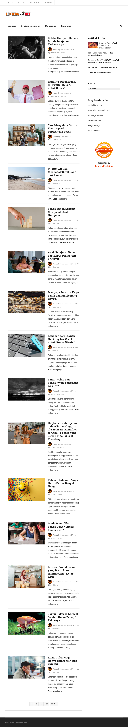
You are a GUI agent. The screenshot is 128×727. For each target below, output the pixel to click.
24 (47, 704)
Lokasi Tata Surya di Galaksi (99, 72)
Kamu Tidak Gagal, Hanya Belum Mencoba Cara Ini (62, 660)
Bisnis (62, 140)
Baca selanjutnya (71, 72)
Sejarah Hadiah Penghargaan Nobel (102, 67)
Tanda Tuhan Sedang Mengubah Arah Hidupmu (61, 212)
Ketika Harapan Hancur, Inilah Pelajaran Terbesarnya (63, 41)
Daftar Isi (48, 3)
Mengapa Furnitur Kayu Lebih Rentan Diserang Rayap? (63, 295)
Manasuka (50, 26)
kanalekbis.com (94, 120)
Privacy (21, 3)
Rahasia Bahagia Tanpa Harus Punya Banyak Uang (63, 483)
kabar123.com (94, 130)
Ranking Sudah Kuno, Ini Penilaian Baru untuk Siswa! (62, 85)
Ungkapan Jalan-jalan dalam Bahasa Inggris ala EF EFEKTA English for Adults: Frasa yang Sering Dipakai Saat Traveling (63, 431)
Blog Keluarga (94, 125)
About (10, 3)
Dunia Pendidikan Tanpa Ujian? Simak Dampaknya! (61, 526)
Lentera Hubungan (30, 26)
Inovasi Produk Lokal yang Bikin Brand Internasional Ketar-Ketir (62, 571)
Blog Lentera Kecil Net (19, 722)
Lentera (62, 53)
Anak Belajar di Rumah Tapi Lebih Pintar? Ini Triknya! (62, 255)
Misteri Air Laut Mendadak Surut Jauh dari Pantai (62, 172)
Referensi (66, 26)
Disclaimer (34, 3)
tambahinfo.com (95, 105)
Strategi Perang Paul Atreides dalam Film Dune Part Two (108, 45)
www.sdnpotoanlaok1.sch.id (100, 110)
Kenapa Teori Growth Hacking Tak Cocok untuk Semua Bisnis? (61, 339)
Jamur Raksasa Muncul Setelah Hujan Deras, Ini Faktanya (63, 617)
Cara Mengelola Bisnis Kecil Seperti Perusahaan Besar (62, 128)
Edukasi (12, 26)
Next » (53, 704)
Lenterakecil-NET (66, 49)
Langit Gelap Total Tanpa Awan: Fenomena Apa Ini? (63, 382)
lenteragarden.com (96, 115)
